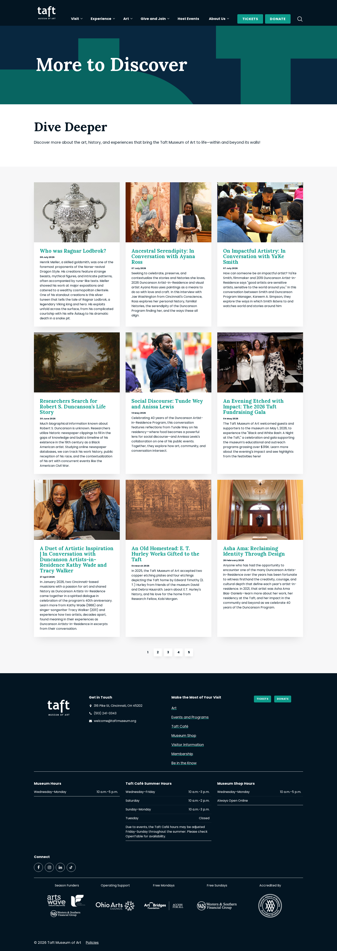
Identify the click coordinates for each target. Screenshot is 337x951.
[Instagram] (49, 867)
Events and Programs (190, 717)
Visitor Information (187, 744)
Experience (101, 18)
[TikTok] (71, 867)
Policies (92, 942)
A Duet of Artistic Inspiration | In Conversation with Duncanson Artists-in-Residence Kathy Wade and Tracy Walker (77, 559)
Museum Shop (183, 735)
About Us (217, 18)
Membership (182, 753)
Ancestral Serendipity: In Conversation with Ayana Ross (163, 256)
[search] (300, 19)
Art (126, 18)
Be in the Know (184, 763)
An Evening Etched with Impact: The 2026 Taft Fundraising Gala (253, 406)
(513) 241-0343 (105, 713)
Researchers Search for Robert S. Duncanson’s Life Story (73, 406)
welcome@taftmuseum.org (115, 721)
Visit (75, 18)
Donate (278, 18)
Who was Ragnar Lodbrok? (73, 251)
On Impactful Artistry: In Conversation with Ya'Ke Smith (254, 256)
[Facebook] (38, 867)
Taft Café (179, 726)
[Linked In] (60, 867)
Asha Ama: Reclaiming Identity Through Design (254, 551)
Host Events (188, 18)
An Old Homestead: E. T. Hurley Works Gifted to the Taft (165, 554)
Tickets (250, 18)
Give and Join (153, 18)
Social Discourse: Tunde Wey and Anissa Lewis (167, 404)
